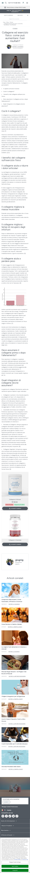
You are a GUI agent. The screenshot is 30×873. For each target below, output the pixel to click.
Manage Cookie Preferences (10, 806)
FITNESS (15, 28)
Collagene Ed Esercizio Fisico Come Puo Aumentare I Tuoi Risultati (13, 24)
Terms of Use (25, 859)
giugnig (19, 560)
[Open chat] (16, 816)
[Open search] (6, 3)
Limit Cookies (15, 866)
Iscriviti (6, 802)
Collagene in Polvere (15, 499)
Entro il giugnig (17, 46)
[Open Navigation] (3, 3)
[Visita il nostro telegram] (13, 816)
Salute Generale (8, 15)
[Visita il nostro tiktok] (9, 816)
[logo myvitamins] (14, 3)
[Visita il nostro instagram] (2, 816)
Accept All (15, 870)
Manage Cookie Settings (15, 862)
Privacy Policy (17, 859)
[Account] (23, 3)
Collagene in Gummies (15, 540)
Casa (4, 22)
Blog (8, 22)
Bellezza (20, 15)
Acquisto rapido (16, 508)
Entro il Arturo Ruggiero (17, 676)
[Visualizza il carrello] (27, 3)
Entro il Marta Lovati (15, 627)
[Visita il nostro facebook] (6, 816)
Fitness (11, 22)
